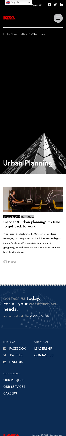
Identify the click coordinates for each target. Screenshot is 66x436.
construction (42, 303)
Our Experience (12, 373)
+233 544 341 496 (40, 316)
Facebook (17, 348)
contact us (14, 298)
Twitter (16, 355)
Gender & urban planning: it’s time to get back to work (31, 224)
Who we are (41, 342)
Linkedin (16, 362)
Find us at (9, 342)
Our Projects (14, 380)
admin (13, 261)
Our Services (14, 386)
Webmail (34, 5)
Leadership (43, 348)
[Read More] (33, 199)
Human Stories (27, 216)
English (14, 2)
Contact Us (44, 355)
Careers (10, 393)
